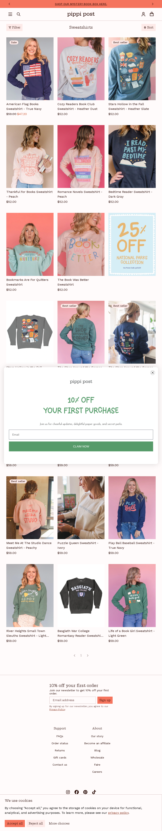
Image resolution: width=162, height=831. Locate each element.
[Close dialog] (152, 372)
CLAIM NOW (81, 446)
